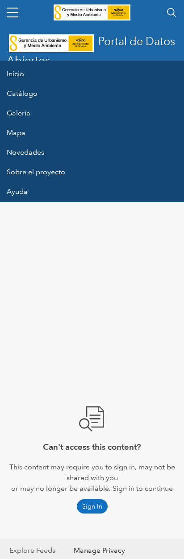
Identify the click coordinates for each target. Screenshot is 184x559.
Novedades (25, 152)
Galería (18, 113)
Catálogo (22, 93)
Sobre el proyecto (36, 172)
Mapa (16, 132)
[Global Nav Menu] (12, 12)
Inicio (15, 74)
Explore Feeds (32, 550)
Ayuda (17, 191)
